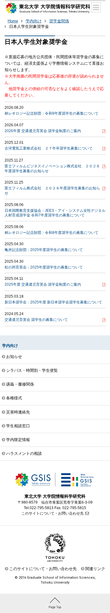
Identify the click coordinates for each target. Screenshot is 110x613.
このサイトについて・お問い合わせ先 (52, 513)
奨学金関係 (59, 21)
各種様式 (14, 398)
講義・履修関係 (20, 384)
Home (13, 21)
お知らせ (14, 356)
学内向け (34, 21)
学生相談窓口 (18, 426)
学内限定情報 (18, 439)
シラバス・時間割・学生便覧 (32, 370)
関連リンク (95, 568)
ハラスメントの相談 (24, 453)
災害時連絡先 (18, 412)
